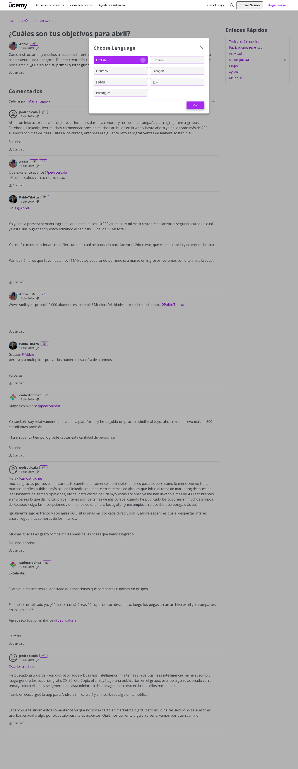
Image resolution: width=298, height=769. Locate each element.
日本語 (100, 82)
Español (158, 60)
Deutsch (102, 71)
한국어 (157, 82)
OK (195, 105)
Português (103, 93)
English (101, 60)
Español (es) (213, 5)
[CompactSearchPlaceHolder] (232, 5)
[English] (18, 5)
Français (158, 71)
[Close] (201, 48)
